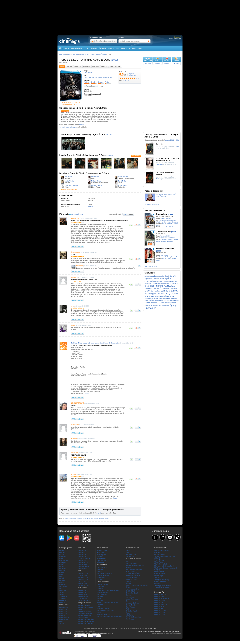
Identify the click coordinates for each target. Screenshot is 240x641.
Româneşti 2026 (83, 585)
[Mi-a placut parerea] (131, 225)
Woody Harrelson (161, 222)
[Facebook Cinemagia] (155, 537)
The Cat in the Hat (160, 564)
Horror (158, 225)
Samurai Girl (148, 305)
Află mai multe (152, 628)
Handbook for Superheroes (135, 565)
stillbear (158, 179)
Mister (158, 260)
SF (60, 588)
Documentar (63, 560)
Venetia (61, 623)
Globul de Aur (64, 619)
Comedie (175, 223)
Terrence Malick (165, 236)
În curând (103, 48)
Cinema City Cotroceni (86, 607)
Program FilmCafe (160, 605)
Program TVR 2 (159, 615)
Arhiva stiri (62, 600)
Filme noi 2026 (83, 573)
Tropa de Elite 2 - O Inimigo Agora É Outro (84, 59)
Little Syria (129, 615)
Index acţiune (82, 594)
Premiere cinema (84, 558)
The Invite (100, 596)
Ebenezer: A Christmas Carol (164, 566)
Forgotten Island (159, 554)
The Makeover (163, 303)
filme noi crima (82, 519)
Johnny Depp (101, 558)
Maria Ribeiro (69, 181)
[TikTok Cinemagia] (177, 537)
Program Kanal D (160, 601)
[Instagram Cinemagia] (162, 537)
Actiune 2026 (82, 575)
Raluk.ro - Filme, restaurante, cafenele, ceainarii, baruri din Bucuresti (94, 343)
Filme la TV (82, 560)
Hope (127, 601)
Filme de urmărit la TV (154, 211)
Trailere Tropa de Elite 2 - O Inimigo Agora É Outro (82, 134)
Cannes (62, 615)
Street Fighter (159, 562)
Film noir (62, 570)
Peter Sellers (170, 288)
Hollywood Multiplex (85, 613)
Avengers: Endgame (133, 603)
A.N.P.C (110, 633)
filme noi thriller (104, 519)
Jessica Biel (174, 257)
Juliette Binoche (150, 303)
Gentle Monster (131, 605)
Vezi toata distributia (70, 190)
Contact (88, 633)
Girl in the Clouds (131, 611)
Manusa (74, 439)
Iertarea (128, 581)
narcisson (79, 266)
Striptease (172, 303)
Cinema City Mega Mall (86, 621)
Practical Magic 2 (131, 577)
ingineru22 (75, 425)
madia (73, 325)
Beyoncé (100, 556)
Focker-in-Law (159, 572)
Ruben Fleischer (165, 218)
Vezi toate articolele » (152, 204)
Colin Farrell (171, 237)
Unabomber (101, 577)
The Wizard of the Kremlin (105, 610)
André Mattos (122, 185)
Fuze (98, 606)
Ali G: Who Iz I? (102, 567)
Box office (158, 631)
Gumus (163, 288)
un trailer (109, 135)
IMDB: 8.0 (125, 80)
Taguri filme (63, 596)
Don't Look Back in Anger (134, 569)
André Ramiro (123, 177)
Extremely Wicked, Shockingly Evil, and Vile (160, 299)
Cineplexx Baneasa (85, 615)
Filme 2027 (82, 552)
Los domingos (130, 597)
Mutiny (128, 550)
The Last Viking (102, 594)
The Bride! (100, 600)
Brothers (100, 569)
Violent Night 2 (159, 576)
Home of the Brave (165, 249)
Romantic (163, 241)
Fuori (127, 552)
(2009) (170, 214)
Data (125, 214)
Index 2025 (82, 592)
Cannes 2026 (64, 617)
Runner (128, 595)
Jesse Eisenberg (173, 222)
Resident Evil (130, 591)
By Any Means (130, 571)
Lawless (169, 296)
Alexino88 (74, 453)
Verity (127, 609)
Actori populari (83, 598)
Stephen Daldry (149, 276)
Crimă (61, 558)
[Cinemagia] (60, 48)
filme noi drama (92, 519)
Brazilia (91, 206)
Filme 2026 (82, 554)
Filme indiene (82, 568)
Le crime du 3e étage (133, 573)
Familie (61, 566)
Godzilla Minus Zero (103, 575)
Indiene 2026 (82, 583)
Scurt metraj (63, 586)
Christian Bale (163, 237)
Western (62, 594)
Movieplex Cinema (84, 611)
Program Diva (159, 607)
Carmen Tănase (167, 281)
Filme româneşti (83, 566)
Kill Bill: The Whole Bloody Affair (107, 602)
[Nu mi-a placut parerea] (136, 225)
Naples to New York (103, 614)
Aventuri (169, 223)
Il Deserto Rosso (159, 297)
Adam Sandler (102, 560)
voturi (132, 75)
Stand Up (62, 590)
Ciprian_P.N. (75, 218)
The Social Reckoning (104, 573)
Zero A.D (157, 578)
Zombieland (162, 214)
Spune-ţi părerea (77, 214)
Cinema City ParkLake (85, 623)
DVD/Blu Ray (167, 631)
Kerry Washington (150, 301)
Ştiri (117, 48)
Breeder (99, 571)
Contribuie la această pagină (67, 127)
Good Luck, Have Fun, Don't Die (108, 590)
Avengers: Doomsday (161, 580)
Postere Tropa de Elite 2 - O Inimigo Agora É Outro (71, 103)
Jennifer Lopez (102, 550)
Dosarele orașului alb (133, 575)
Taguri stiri (62, 598)
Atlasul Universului (132, 599)
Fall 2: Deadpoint (131, 563)
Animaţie (62, 552)
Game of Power (159, 574)
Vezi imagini (135, 155)
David (99, 612)
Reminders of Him (103, 608)
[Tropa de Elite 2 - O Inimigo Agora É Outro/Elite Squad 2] (66, 168)
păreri (131, 73)
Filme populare (103, 582)
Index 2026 (82, 590)
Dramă (176, 239)
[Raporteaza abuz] (139, 225)
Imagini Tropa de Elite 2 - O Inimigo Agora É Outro (82, 155)
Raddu (176, 146)
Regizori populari (84, 600)
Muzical (62, 580)
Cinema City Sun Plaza (86, 619)
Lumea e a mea (169, 290)
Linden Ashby (165, 305)
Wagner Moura (96, 177)
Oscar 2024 (63, 613)
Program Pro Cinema (161, 599)
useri (148, 63)
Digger (128, 613)
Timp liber (93, 48)
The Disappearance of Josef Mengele (109, 616)
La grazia (100, 604)
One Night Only (131, 554)
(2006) (159, 251)
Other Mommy (159, 560)
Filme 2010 (75, 54)
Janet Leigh (164, 279)
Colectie (159, 144)
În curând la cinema (133, 559)
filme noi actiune (70, 519)
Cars (127, 561)
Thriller (61, 592)
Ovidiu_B (74, 277)
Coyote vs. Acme (131, 579)
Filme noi (81, 548)
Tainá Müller (122, 181)
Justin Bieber (101, 554)
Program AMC (159, 603)
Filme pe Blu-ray (83, 564)
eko (72, 306)
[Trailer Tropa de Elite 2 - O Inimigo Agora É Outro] (65, 111)
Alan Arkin (156, 279)
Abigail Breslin (171, 220)
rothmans (159, 164)
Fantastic (62, 568)
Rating (131, 214)
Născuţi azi (100, 562)
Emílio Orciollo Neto (71, 185)
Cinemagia (62, 54)
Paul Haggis (157, 305)
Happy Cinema (83, 617)
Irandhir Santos (96, 185)
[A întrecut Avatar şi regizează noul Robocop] (150, 200)
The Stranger (130, 619)
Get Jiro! (99, 579)
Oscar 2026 (63, 609)
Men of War (157, 281)
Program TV (63, 602)
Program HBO (159, 609)
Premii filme (64, 605)
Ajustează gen (90, 86)
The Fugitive (156, 285)
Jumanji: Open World (161, 588)
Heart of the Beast (132, 593)
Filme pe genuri (65, 548)
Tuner (99, 598)
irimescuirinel (75, 252)
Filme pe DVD (83, 562)
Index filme (82, 588)
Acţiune (164, 223)
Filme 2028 (82, 550)
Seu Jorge (68, 177)
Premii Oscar (63, 607)
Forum (140, 48)
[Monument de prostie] (120, 78)
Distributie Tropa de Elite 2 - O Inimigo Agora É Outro (84, 173)
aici (99, 513)
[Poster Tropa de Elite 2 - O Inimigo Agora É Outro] (71, 101)
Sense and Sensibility (161, 550)
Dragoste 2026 (83, 579)
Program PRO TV (160, 595)
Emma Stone (162, 220)
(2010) (114, 60)
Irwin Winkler (164, 255)
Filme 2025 (82, 556)
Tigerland (157, 291)
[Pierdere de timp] (121, 78)
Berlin (61, 621)
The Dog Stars (130, 556)
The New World (163, 231)
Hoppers (100, 588)
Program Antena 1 (160, 597)
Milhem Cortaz (96, 181)
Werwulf (157, 584)
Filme (68, 54)
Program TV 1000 (160, 611)
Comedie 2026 (83, 577)
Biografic (170, 239)
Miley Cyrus (101, 552)
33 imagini (110, 155)
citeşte (87, 393)
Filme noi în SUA (161, 548)
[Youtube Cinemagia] (170, 537)
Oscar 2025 (63, 611)
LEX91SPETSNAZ (77, 403)
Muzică (61, 578)
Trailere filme (102, 565)
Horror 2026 (82, 581)
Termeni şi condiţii (79, 633)
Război (61, 582)
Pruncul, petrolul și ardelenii (168, 301)
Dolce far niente (102, 592)
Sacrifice (129, 567)
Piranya (81, 124)
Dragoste (170, 241)
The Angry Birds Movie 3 (162, 586)
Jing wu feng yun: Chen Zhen (154, 294)
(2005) (173, 232)
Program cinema (76, 48)
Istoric (158, 241)
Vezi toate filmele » (150, 266)
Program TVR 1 (159, 613)
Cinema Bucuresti (84, 605)
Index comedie (83, 596)
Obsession (100, 586)
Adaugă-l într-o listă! (172, 140)
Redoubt (129, 583)
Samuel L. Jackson (164, 257)
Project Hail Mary (102, 584)
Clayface (157, 552)
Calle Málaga (130, 607)
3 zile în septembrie (132, 589)
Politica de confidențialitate (99, 633)
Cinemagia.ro (69, 41)
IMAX (80, 609)
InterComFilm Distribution (171, 227)
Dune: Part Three (160, 582)
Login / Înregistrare (175, 38)
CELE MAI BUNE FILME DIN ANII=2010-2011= (167, 159)
